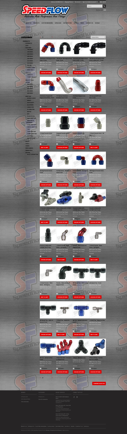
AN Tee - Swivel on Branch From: (80, 321)
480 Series (30, 56)
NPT (28, 114)
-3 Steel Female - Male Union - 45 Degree (62, 246)
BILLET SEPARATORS (32, 154)
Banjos (29, 100)
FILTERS (27, 82)
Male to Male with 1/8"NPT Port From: (63, 209)
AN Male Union (31, 98)
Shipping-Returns (69, 2)
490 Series (30, 58)
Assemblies (28, 43)
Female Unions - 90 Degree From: (80, 171)
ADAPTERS (28, 96)
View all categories (43, 399)
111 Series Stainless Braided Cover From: (62, 97)
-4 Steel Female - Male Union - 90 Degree (95, 246)
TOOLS (27, 143)
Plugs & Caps (31, 116)
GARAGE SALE (28, 150)
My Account (78, 2)
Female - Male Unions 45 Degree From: (79, 246)
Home (22, 27)
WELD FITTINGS (29, 80)
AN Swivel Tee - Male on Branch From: (46, 321)
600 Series (30, 84)
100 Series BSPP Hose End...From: (95, 97)
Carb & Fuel (30, 107)
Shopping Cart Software (55, 430)
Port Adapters (31, 118)
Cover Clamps (31, 67)
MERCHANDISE (29, 148)
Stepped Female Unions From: (62, 134)
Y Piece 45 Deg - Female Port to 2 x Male (96, 358)
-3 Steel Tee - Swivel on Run (97, 320)
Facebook (74, 397)
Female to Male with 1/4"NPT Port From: (95, 209)
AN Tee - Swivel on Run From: (46, 358)
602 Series (30, 89)
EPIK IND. (27, 152)
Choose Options (46, 73)
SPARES (27, 146)
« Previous (40, 37)
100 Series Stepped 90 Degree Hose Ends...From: (47, 97)
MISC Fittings (31, 138)
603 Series (30, 91)
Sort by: (88, 37)
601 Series (30, 86)
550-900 (29, 65)
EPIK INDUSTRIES (25, 399)
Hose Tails (30, 70)
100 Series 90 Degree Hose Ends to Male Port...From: (96, 59)
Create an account (91, 2)
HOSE (26, 45)
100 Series (30, 49)
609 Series (30, 93)
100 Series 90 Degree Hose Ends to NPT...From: (80, 59)
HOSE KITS (28, 73)
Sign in (84, 2)
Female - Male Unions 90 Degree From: (63, 284)
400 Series (30, 54)
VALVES (27, 141)
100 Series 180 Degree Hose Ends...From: (64, 59)
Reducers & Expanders (30, 121)
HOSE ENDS (28, 48)
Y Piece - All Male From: (79, 358)
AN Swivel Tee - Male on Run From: (80, 284)
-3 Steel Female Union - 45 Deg (96, 134)
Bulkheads (30, 105)
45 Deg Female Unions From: (46, 171)
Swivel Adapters (32, 127)
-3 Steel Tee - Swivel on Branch (62, 321)
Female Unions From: (79, 133)
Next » (52, 37)
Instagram (77, 397)
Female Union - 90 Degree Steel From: (63, 171)
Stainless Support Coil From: (79, 97)
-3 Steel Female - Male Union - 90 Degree (46, 284)
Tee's (28, 129)
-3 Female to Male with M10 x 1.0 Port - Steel (47, 209)
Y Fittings (30, 136)
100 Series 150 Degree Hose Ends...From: (47, 59)
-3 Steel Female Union (46, 133)
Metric (29, 111)
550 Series (30, 63)
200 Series (30, 52)
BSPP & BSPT (30, 102)
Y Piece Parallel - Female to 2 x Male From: (64, 358)
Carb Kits (30, 75)
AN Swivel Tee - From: (95, 283)
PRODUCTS (26, 41)
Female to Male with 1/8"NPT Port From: (45, 246)
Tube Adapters (31, 131)
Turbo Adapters (32, 134)
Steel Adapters (31, 125)
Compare (44, 69)
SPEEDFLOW (24, 396)
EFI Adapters (31, 109)
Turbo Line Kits (31, 77)
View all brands (25, 401)
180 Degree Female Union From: (96, 171)
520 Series (30, 61)
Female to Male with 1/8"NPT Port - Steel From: (80, 209)
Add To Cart (44, 147)
